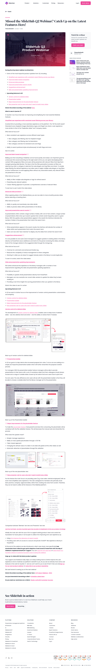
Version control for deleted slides (19, 97)
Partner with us (53, 634)
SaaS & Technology (32, 641)
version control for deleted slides (28, 313)
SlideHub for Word (10, 643)
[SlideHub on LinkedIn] (9, 658)
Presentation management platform (15, 623)
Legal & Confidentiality (26, 667)
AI (5, 627)
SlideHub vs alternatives (77, 637)
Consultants (30, 623)
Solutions (36, 3)
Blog (72, 623)
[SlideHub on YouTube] (12, 658)
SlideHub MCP (8, 630)
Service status (56, 667)
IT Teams (29, 634)
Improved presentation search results (20, 85)
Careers (51, 627)
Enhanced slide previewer (16, 82)
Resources (61, 3)
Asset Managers (31, 637)
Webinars (73, 625)
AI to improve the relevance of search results (24, 538)
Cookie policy (35, 667)
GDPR (18, 667)
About (50, 623)
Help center (74, 639)
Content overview (75, 634)
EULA (15, 667)
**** (27, 154)
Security (7, 637)
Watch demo (74, 630)
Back (9, 11)
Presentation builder (15, 99)
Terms (11, 667)
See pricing (21, 606)
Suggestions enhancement (17, 87)
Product (27, 3)
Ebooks (73, 627)
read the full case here (44, 550)
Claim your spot (78, 45)
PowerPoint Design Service (56, 632)
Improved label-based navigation (19, 79)
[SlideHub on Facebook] (6, 658)
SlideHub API (8, 632)
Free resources (75, 632)
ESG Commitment (43, 667)
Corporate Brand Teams (33, 639)
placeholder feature (19, 427)
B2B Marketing (30, 627)
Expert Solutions (53, 630)
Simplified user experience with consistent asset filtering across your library (31, 77)
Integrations (8, 634)
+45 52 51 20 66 (66, 665)
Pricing (53, 3)
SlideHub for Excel (9, 646)
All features (8, 625)
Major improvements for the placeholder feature (23, 102)
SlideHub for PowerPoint (11, 641)
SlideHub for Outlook (10, 648)
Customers (45, 3)
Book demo (85, 3)
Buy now (51, 639)
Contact (51, 637)
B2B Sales (29, 625)
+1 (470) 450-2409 (76, 665)
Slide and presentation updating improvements (23, 90)
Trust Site (50, 667)
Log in (77, 3)
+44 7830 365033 (87, 665)
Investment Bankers (32, 630)
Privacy (6, 667)
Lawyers (29, 632)
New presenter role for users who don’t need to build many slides (28, 104)
